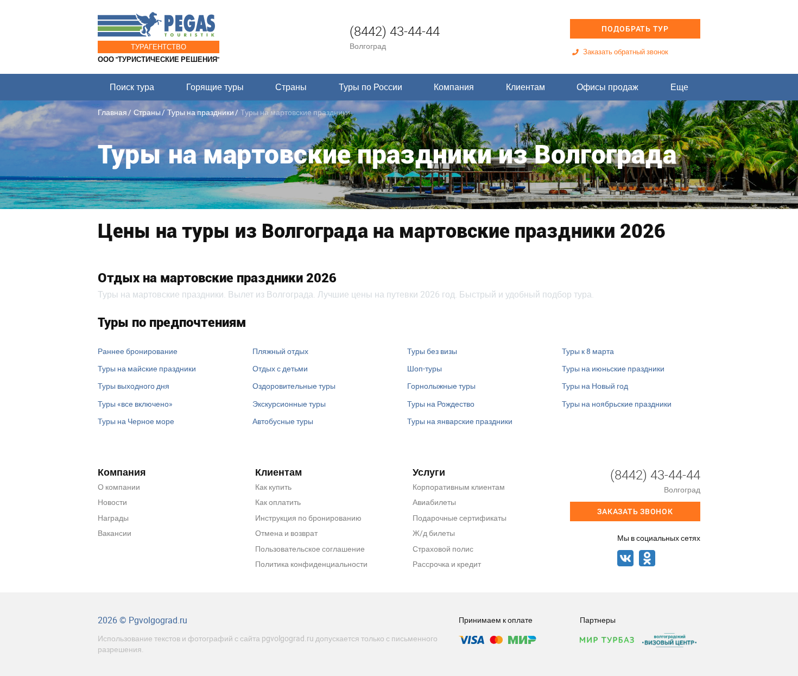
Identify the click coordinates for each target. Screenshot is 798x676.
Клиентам (525, 87)
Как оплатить (278, 502)
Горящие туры (215, 87)
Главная (112, 112)
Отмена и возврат (286, 533)
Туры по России (370, 87)
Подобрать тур (635, 28)
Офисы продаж (607, 87)
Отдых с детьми (280, 368)
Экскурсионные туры (289, 404)
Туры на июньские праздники (613, 368)
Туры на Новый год (595, 386)
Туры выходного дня (133, 386)
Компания (454, 87)
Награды (113, 518)
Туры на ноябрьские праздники (617, 404)
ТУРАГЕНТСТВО (158, 47)
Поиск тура (132, 87)
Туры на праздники (200, 112)
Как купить (273, 487)
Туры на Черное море (136, 421)
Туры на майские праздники (147, 368)
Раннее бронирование (138, 351)
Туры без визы (432, 351)
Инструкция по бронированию (308, 518)
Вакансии (114, 533)
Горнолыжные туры (441, 386)
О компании (119, 487)
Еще (679, 87)
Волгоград (368, 46)
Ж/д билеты (434, 533)
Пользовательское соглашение (310, 549)
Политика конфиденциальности (311, 564)
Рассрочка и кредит (447, 564)
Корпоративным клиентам (459, 487)
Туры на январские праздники (459, 421)
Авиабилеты (434, 502)
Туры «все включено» (135, 404)
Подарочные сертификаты (459, 518)
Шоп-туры (424, 368)
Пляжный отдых (280, 351)
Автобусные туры (282, 421)
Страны (291, 87)
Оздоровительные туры (293, 386)
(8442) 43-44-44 (395, 31)
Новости (112, 502)
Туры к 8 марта (588, 351)
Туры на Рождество (440, 404)
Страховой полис (443, 549)
